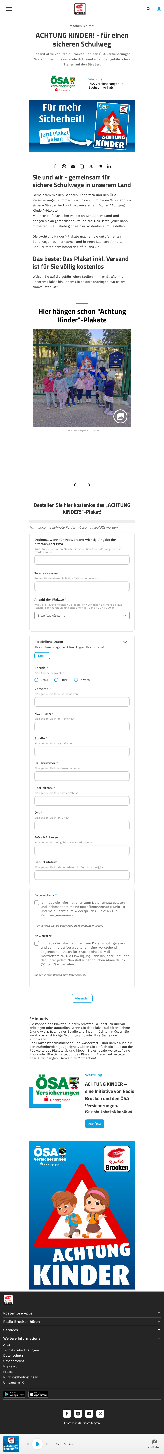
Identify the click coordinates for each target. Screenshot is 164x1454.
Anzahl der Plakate (49, 599)
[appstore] (38, 1394)
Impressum (12, 1366)
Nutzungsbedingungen (20, 1377)
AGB (6, 1345)
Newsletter (43, 936)
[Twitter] (100, 1414)
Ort (37, 812)
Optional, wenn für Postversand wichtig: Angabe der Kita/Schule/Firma (75, 542)
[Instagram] (78, 1414)
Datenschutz (44, 895)
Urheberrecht (13, 1361)
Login (42, 656)
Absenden (82, 998)
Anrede (40, 668)
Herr (64, 680)
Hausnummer (44, 763)
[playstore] (14, 1394)
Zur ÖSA (94, 1124)
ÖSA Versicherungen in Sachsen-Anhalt (105, 85)
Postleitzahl (43, 788)
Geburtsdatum (45, 862)
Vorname (41, 689)
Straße (39, 738)
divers (85, 680)
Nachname (42, 713)
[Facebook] (67, 1414)
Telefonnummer (46, 573)
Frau (44, 680)
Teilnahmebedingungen (21, 1350)
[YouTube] (89, 1414)
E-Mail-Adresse (46, 837)
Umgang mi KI (14, 1382)
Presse (8, 1372)
